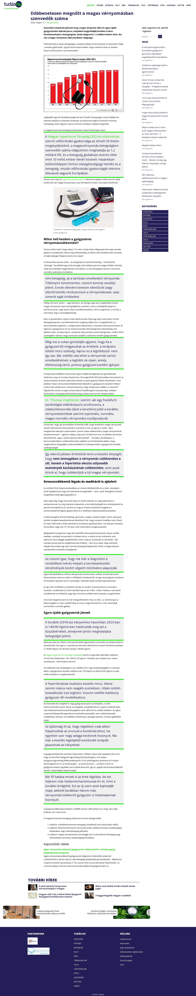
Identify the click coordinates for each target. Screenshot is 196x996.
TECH (143, 5)
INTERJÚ (100, 5)
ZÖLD (162, 5)
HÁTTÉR (181, 5)
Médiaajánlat (126, 956)
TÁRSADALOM (133, 5)
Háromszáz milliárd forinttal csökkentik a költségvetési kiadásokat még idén (155, 192)
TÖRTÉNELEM (152, 5)
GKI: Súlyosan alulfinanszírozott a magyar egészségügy (154, 178)
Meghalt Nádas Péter (151, 145)
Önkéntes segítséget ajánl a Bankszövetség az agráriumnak (155, 68)
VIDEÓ (188, 5)
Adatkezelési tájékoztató (131, 952)
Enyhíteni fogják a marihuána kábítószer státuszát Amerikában (102, 912)
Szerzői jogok (126, 960)
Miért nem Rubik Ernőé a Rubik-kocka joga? (115, 887)
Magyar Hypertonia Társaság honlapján (64, 655)
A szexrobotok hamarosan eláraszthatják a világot (53, 887)
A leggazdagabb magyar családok (113, 895)
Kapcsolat (124, 943)
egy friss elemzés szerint (74, 179)
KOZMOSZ (109, 5)
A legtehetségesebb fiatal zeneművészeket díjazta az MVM (51, 912)
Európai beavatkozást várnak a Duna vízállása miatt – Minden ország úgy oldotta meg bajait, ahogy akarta (154, 160)
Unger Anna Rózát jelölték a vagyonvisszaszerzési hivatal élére (155, 116)
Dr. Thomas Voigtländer (62, 400)
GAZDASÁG (171, 5)
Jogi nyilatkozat (127, 947)
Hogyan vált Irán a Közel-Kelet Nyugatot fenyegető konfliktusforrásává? (60, 895)
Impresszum (125, 939)
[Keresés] (160, 36)
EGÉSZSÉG (91, 5)
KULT (117, 5)
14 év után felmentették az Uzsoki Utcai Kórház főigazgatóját (154, 101)
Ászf (122, 964)
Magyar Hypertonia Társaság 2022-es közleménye (83, 136)
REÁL (124, 5)
